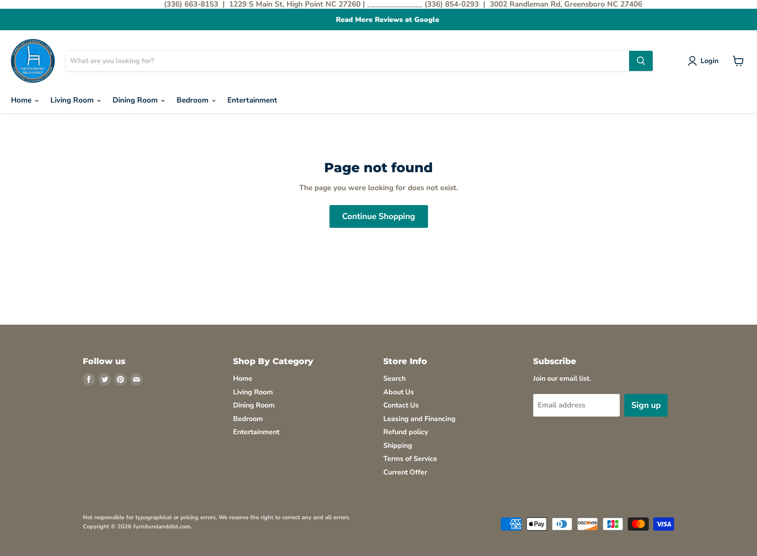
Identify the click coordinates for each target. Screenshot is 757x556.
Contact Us (401, 405)
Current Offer (405, 472)
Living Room (73, 100)
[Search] (641, 61)
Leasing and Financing (419, 419)
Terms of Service (410, 459)
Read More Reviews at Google (378, 20)
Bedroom (194, 100)
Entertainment (252, 100)
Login (709, 61)
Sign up (646, 405)
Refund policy (405, 432)
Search (394, 378)
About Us (398, 392)
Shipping (397, 445)
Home (22, 100)
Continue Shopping (378, 216)
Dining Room (136, 100)
